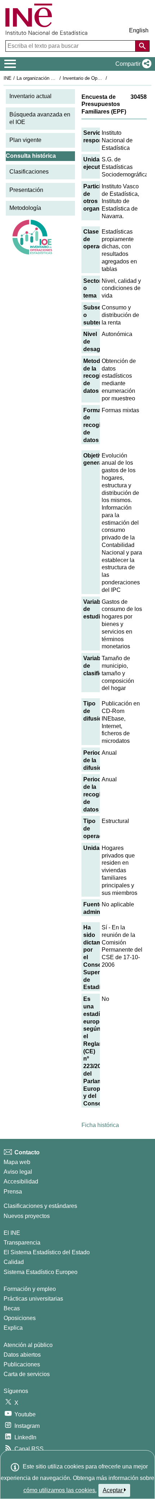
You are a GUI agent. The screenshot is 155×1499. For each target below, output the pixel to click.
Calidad (14, 1262)
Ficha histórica (100, 1125)
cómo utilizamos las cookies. (60, 1490)
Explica (13, 1328)
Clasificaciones (29, 172)
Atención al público (28, 1345)
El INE (12, 1233)
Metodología (25, 208)
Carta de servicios (27, 1374)
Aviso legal (18, 1172)
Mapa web (17, 1162)
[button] (131, 64)
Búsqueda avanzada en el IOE (39, 118)
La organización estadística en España (57, 78)
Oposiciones (20, 1318)
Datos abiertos (22, 1355)
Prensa (13, 1191)
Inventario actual (30, 96)
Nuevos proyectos (27, 1216)
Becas (12, 1308)
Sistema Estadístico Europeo (41, 1272)
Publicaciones (22, 1364)
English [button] (139, 30)
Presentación (26, 190)
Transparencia (22, 1243)
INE (8, 78)
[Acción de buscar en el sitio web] (142, 46)
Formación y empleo (30, 1289)
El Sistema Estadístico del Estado (47, 1252)
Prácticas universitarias (33, 1299)
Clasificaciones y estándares (40, 1206)
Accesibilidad (21, 1181)
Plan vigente (25, 140)
